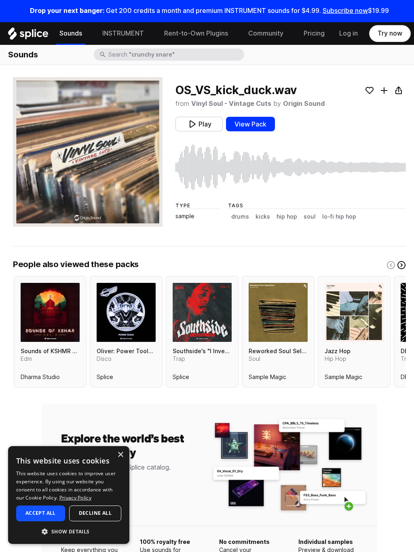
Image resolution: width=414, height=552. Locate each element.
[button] (68, 531)
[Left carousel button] (391, 265)
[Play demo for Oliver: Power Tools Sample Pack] (126, 312)
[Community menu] (289, 33)
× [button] (120, 455)
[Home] (28, 35)
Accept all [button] (40, 513)
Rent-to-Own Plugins (196, 33)
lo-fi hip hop (339, 216)
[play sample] (290, 167)
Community (265, 33)
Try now (390, 33)
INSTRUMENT (123, 33)
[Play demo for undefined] (87, 152)
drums (240, 216)
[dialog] (68, 495)
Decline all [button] (95, 513)
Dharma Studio (40, 378)
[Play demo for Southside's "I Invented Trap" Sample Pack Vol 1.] (202, 312)
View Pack (250, 124)
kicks (263, 216)
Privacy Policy (75, 497)
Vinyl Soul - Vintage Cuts (231, 103)
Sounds (70, 33)
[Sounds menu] (88, 33)
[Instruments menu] (150, 33)
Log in (348, 33)
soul (310, 216)
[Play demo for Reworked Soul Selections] (278, 312)
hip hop (287, 216)
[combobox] (175, 54)
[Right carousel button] (401, 265)
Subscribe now (345, 11)
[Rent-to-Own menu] (234, 33)
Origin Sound (304, 103)
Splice (105, 378)
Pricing (314, 33)
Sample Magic (267, 378)
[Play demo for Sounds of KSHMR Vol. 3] (50, 312)
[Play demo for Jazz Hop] (354, 312)
